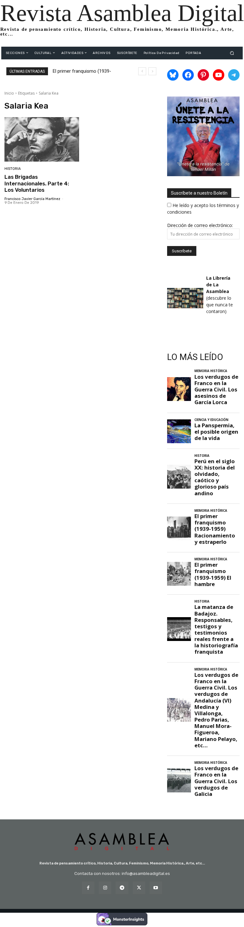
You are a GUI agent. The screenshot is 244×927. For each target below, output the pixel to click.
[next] (152, 71)
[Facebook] (88, 888)
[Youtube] (156, 888)
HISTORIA (12, 168)
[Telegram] (122, 888)
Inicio (9, 93)
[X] (139, 888)
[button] (232, 53)
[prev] (142, 71)
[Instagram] (105, 888)
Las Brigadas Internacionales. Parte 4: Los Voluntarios (36, 183)
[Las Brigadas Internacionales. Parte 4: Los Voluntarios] (41, 139)
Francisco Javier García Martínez (32, 199)
